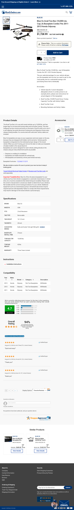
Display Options (27, 390)
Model (19, 279)
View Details (17, 451)
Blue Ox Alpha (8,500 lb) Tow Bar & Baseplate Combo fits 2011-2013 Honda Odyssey (41, 439)
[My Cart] (70, 12)
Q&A (3, 480)
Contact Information (8, 473)
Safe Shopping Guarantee (45, 470)
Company (5, 470)
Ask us (55, 38)
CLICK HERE (13, 264)
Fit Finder (65, 45)
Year (5, 278)
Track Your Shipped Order (10, 490)
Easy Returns (6, 475)
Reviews (4, 477)
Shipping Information (8, 492)
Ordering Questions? (8, 487)
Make (12, 278)
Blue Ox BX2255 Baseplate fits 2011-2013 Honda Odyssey (18, 439)
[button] (6, 27)
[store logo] (11, 12)
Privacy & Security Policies (45, 473)
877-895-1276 (67, 6)
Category (29, 279)
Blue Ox (39, 17)
